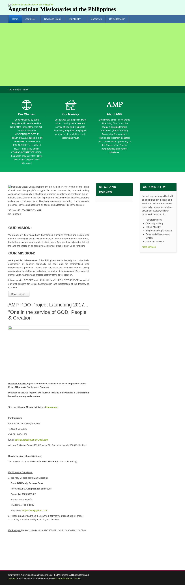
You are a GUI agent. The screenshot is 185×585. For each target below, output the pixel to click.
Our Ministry (75, 19)
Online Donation (117, 19)
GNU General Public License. (66, 578)
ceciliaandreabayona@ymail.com (31, 440)
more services (149, 247)
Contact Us (96, 19)
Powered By (160, 577)
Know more (52, 407)
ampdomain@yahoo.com (34, 510)
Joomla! (12, 578)
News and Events (52, 19)
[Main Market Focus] (26, 105)
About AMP (114, 114)
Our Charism (26, 114)
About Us (30, 19)
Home (15, 19)
